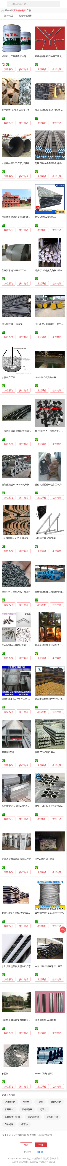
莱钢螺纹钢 (33, 1116)
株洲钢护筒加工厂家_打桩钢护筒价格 (20, 163)
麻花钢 (5, 1073)
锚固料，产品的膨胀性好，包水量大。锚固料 (24, 56)
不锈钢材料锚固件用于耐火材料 (50, 56)
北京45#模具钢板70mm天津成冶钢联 (20, 912)
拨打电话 (23, 69)
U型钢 (26, 1101)
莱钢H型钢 (27, 1109)
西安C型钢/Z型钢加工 (45, 216)
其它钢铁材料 (45, 1135)
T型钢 (40, 1101)
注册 (41, 1144)
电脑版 (39, 1151)
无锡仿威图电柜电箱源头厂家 (16, 859)
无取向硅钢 (52, 1116)
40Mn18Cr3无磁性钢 (45, 377)
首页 (4, 1135)
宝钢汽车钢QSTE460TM (14, 270)
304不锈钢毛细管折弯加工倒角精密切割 (21, 645)
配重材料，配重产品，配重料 (16, 591)
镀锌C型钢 (56, 1101)
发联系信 (8, 69)
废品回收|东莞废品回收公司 (16, 109)
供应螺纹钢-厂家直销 (12, 324)
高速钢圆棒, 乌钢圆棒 (45, 1020)
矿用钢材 (9, 1109)
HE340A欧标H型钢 (44, 859)
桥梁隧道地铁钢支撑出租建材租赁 (18, 216)
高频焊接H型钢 (12, 1116)
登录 (26, 1144)
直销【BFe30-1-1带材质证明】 (50, 805)
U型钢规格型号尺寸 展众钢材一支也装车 (22, 538)
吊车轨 (24, 1124)
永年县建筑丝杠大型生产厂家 (16, 966)
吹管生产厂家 (8, 377)
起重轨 (43, 1109)
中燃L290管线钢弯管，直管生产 (51, 966)
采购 (63, 929)
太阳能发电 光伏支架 (45, 538)
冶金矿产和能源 (17, 1135)
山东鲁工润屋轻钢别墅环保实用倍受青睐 (22, 1020)
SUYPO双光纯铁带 (44, 1073)
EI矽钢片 (9, 1124)
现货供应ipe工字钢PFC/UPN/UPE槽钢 (20, 698)
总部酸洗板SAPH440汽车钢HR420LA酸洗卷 (23, 484)
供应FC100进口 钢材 (45, 752)
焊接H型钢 (10, 1101)
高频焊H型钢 (8, 752)
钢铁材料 (31, 1135)
